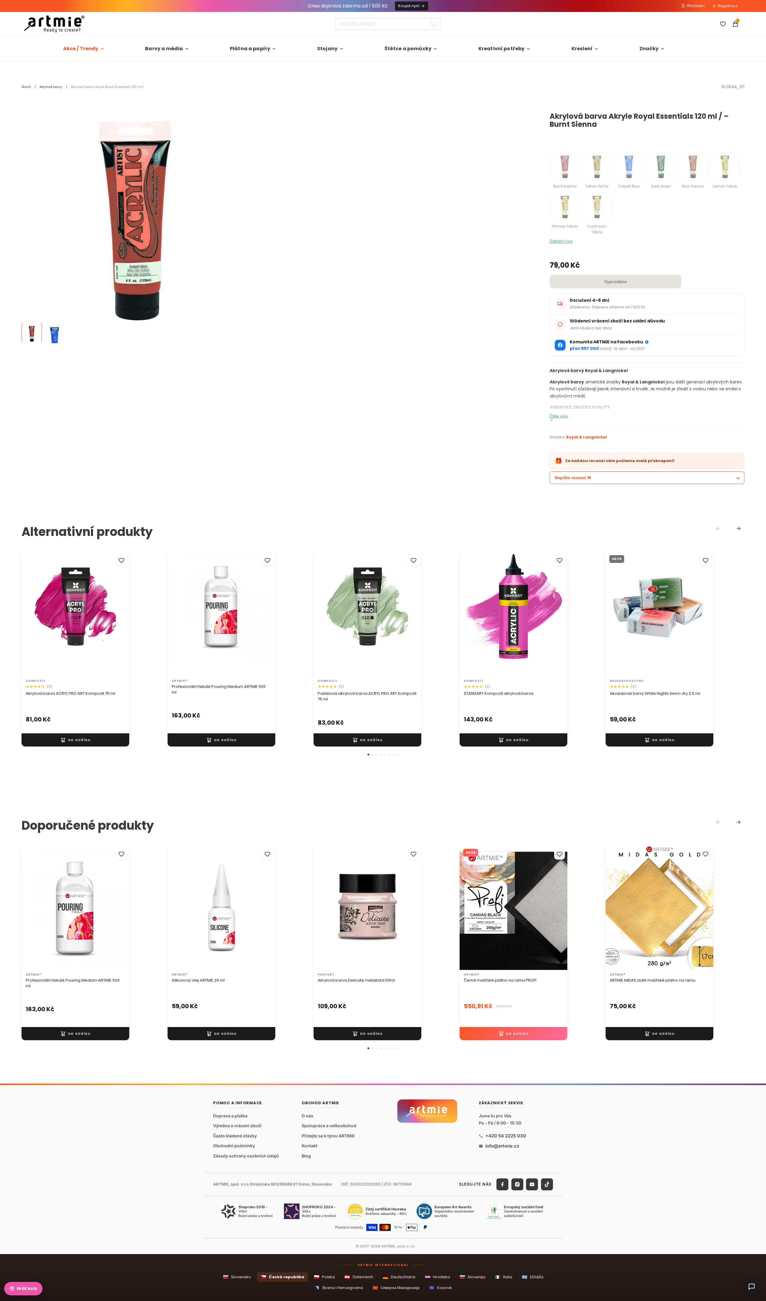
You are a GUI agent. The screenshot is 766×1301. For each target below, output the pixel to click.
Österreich (358, 1277)
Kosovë (440, 1288)
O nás (307, 1115)
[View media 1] (32, 333)
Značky (649, 48)
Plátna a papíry (250, 48)
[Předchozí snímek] (32, 614)
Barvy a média (164, 48)
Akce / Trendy (80, 48)
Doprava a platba (230, 1115)
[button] (368, 754)
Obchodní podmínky (234, 1145)
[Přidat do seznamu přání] (121, 560)
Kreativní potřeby (501, 48)
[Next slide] (738, 528)
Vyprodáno (615, 281)
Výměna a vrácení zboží (237, 1125)
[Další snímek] (118, 614)
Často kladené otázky (235, 1135)
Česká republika (282, 1277)
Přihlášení (696, 5)
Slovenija (472, 1277)
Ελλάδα (532, 1277)
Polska (324, 1277)
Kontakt (309, 1145)
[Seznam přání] (723, 24)
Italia (503, 1277)
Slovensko (237, 1277)
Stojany (327, 48)
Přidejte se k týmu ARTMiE (328, 1135)
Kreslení (582, 48)
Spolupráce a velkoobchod (329, 1125)
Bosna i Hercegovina (338, 1288)
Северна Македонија (396, 1288)
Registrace (728, 5)
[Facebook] (502, 1184)
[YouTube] (532, 1184)
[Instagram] (517, 1184)
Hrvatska (437, 1277)
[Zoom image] (135, 226)
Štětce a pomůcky (408, 48)
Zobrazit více (561, 241)
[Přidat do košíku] (75, 740)
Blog (306, 1155)
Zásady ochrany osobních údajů (246, 1155)
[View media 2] (54, 333)
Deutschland (399, 1277)
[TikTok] (547, 1184)
